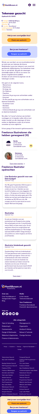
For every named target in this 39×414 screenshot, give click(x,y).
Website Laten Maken (25, 384)
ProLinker (19, 288)
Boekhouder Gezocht (25, 394)
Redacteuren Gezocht (25, 372)
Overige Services (25, 335)
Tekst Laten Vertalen (7, 375)
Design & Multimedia (9, 332)
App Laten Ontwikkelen (8, 359)
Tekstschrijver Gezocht (8, 357)
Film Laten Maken (24, 363)
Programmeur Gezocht (26, 380)
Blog (3, 301)
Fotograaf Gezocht (25, 357)
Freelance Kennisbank (27, 305)
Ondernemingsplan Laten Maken (28, 370)
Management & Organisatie (25, 324)
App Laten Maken (6, 384)
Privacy (5, 346)
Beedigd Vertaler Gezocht (9, 363)
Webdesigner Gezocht (8, 387)
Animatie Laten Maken (8, 372)
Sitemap (19, 346)
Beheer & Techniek (26, 332)
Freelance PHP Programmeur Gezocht (27, 360)
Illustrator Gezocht (25, 375)
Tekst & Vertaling (8, 323)
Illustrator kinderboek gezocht (18, 245)
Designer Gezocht (7, 391)
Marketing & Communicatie (7, 327)
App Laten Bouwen (7, 380)
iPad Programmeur (7, 382)
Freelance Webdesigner (8, 370)
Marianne (18, 153)
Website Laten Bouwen (26, 382)
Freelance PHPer (6, 368)
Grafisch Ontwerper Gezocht (10, 394)
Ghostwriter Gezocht (7, 389)
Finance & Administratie (10, 338)
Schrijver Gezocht (24, 389)
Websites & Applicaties (10, 335)
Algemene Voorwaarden (29, 346)
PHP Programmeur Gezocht (9, 365)
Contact (19, 349)
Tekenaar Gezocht (24, 377)
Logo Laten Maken (25, 391)
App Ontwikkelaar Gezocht (27, 368)
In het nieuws (24, 296)
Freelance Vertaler (24, 365)
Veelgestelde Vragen (9, 298)
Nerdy (15, 141)
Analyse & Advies (25, 329)
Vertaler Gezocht (6, 377)
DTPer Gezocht (24, 387)
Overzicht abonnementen (28, 307)
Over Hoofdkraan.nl (9, 296)
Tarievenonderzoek (26, 298)
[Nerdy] (8, 143)
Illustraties (9, 213)
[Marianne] (8, 156)
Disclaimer (12, 346)
